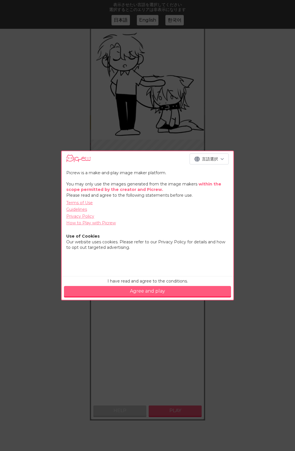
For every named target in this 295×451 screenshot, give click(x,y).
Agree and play (147, 291)
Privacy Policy (80, 216)
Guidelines (76, 209)
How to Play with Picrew (91, 223)
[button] (209, 159)
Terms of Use (79, 202)
